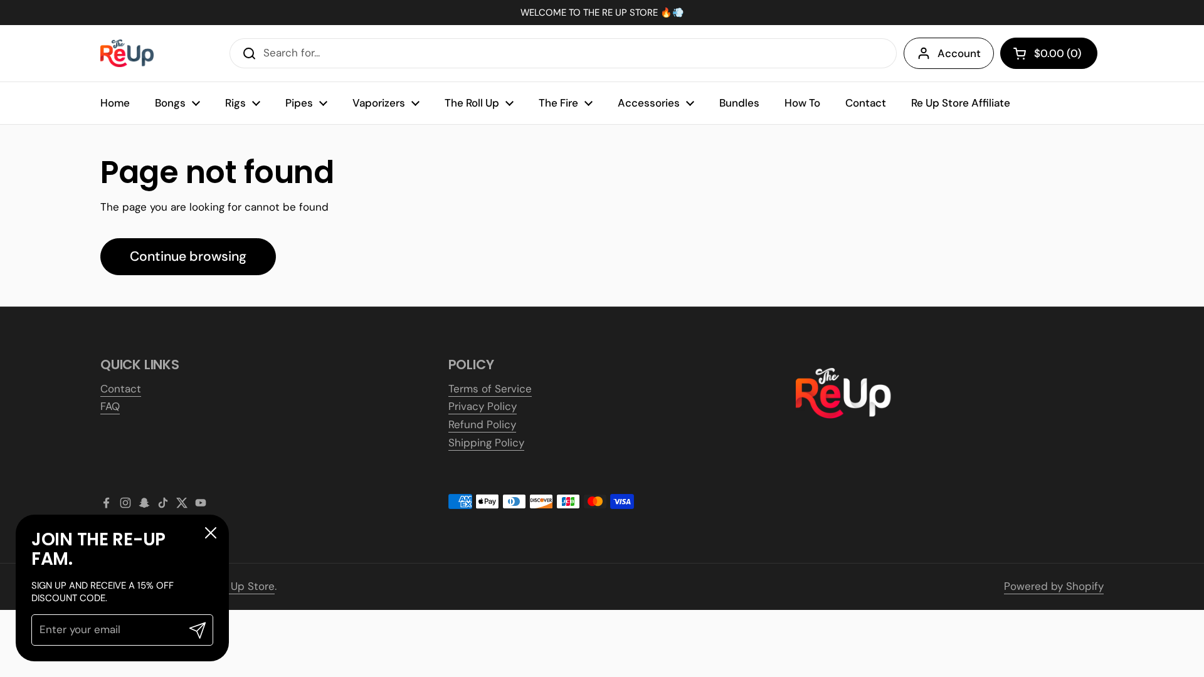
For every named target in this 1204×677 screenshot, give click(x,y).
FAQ (110, 406)
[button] (1048, 53)
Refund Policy (482, 424)
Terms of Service (490, 389)
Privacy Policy (482, 406)
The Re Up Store (234, 586)
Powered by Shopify (1054, 586)
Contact (120, 389)
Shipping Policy (486, 442)
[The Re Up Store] (127, 53)
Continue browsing (188, 256)
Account (959, 53)
